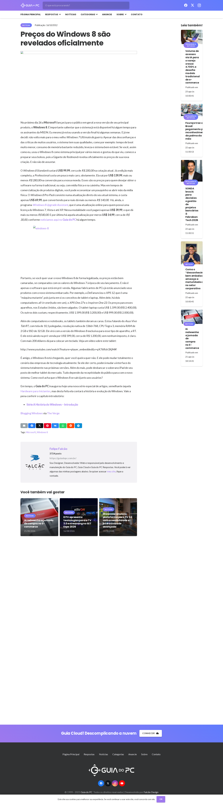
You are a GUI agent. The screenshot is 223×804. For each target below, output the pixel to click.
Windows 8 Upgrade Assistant (50, 205)
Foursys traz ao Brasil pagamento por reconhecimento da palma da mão (195, 131)
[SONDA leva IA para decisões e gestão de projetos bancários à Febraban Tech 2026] (192, 171)
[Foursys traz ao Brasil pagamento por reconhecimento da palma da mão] (192, 110)
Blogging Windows (31, 413)
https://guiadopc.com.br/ (63, 458)
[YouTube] (122, 783)
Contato (156, 754)
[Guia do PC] (29, 5)
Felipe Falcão (58, 448)
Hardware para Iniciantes (35, 391)
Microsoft (31, 432)
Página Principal (71, 754)
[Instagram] (199, 5)
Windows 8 (42, 432)
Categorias (118, 754)
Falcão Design (151, 792)
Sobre (144, 754)
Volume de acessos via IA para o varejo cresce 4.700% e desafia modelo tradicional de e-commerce (192, 66)
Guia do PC (69, 219)
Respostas (89, 754)
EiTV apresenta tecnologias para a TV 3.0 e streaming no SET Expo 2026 (77, 521)
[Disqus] (78, 586)
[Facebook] (185, 5)
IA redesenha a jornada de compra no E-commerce (38, 523)
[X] (192, 5)
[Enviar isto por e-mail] (24, 425)
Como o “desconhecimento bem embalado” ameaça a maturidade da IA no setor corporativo (197, 279)
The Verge (53, 413)
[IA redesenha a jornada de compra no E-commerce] (192, 317)
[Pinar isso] (47, 425)
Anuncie (132, 754)
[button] (59, 14)
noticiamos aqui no (51, 219)
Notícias (103, 754)
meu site (111, 471)
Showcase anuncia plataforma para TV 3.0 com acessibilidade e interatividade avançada (117, 520)
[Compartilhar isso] (31, 425)
